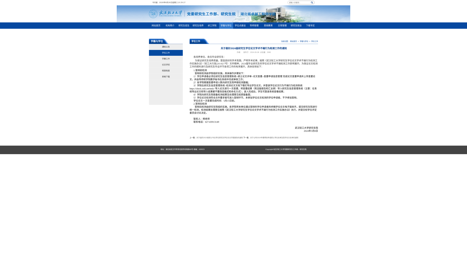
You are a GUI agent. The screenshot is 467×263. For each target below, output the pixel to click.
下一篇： (270, 138)
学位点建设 (240, 25)
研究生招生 (184, 25)
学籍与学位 (226, 25)
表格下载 (166, 77)
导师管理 (254, 25)
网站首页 (156, 25)
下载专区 (310, 25)
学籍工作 (166, 59)
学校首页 (156, 32)
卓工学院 (212, 25)
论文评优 (166, 65)
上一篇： (216, 138)
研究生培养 (198, 25)
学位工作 (166, 53)
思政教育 (268, 25)
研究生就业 (296, 25)
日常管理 (282, 25)
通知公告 (166, 47)
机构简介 (170, 25)
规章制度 (166, 71)
